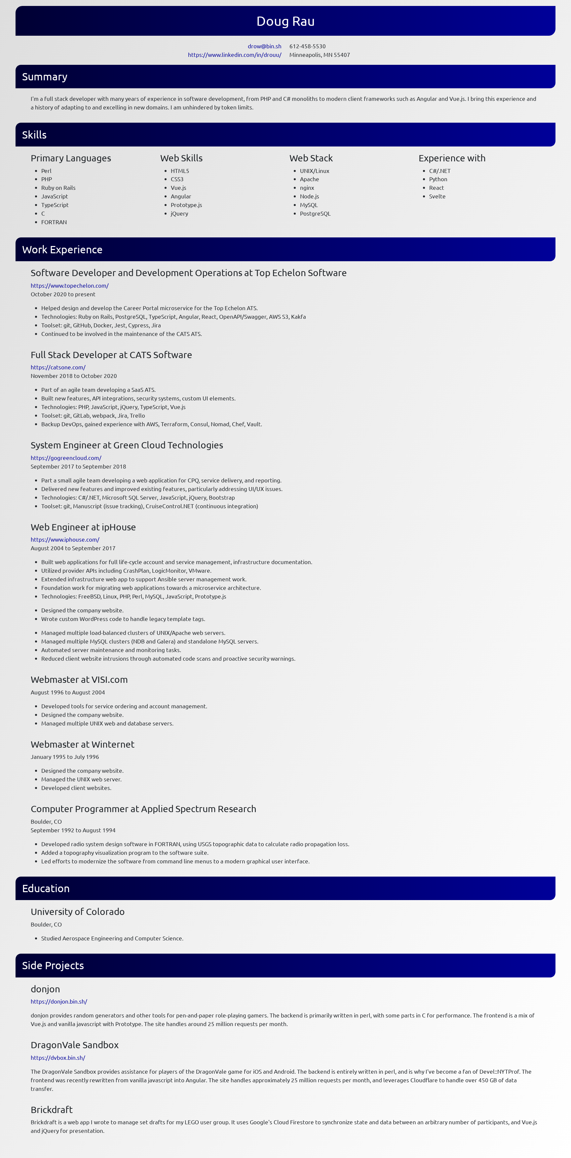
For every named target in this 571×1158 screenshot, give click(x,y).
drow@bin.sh (265, 45)
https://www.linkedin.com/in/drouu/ (235, 54)
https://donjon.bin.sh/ (59, 1001)
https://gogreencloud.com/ (66, 457)
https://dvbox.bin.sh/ (58, 1057)
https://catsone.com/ (58, 366)
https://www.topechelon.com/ (70, 285)
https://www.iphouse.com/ (65, 539)
